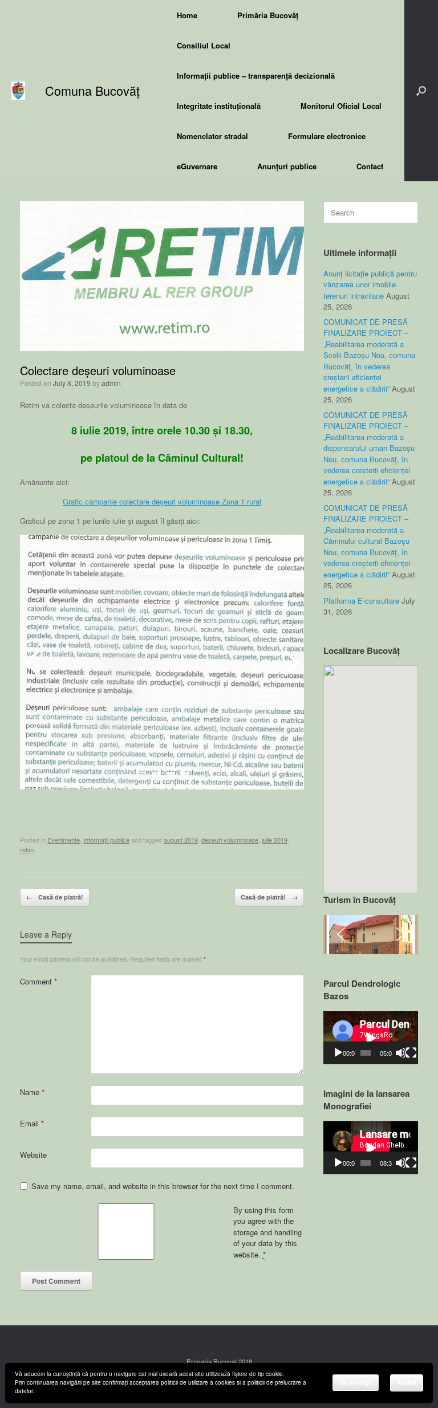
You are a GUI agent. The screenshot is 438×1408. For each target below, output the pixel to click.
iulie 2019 (274, 839)
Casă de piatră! (54, 897)
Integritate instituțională (219, 105)
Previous (34, 662)
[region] (370, 934)
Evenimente (63, 839)
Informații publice (106, 839)
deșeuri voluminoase (229, 839)
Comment (38, 981)
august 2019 (181, 839)
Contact (369, 166)
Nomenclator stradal (212, 136)
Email (32, 1123)
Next (289, 662)
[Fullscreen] (411, 1053)
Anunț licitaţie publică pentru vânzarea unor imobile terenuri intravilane (370, 284)
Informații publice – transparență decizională (256, 75)
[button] (421, 90)
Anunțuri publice (287, 166)
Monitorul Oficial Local (341, 105)
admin (111, 383)
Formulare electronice (327, 136)
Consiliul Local (203, 45)
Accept (406, 1382)
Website (33, 1154)
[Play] (338, 1053)
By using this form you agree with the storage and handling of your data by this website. (267, 1232)
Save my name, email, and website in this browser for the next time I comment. (162, 1186)
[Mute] (401, 1053)
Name (32, 1091)
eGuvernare (197, 166)
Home (187, 15)
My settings (356, 1382)
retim (27, 849)
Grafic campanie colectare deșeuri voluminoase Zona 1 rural (162, 501)
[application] (370, 1037)
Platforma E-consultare (361, 600)
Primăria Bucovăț (267, 15)
